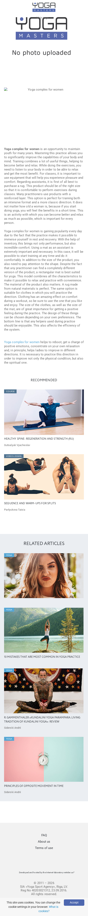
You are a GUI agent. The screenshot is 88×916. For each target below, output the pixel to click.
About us (44, 841)
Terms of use (44, 848)
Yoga (9, 555)
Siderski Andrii (12, 727)
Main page (42, 17)
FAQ (44, 835)
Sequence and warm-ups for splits (30, 503)
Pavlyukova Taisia (14, 509)
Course (10, 391)
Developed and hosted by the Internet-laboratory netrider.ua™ (46, 872)
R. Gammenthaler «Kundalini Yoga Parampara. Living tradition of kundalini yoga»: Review (42, 719)
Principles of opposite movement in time (33, 786)
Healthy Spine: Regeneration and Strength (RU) (39, 439)
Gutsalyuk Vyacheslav (17, 445)
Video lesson (14, 456)
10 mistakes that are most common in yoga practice (42, 657)
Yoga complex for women (21, 342)
